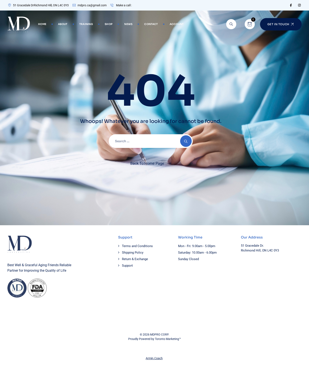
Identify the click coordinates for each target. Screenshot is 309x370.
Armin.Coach (154, 358)
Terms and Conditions (137, 246)
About (62, 24)
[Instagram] (299, 5)
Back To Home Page (147, 163)
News (128, 24)
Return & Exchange (135, 259)
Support (127, 265)
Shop (108, 24)
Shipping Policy (132, 252)
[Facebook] (291, 5)
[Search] (231, 24)
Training (86, 24)
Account (177, 24)
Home (42, 24)
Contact (151, 24)
